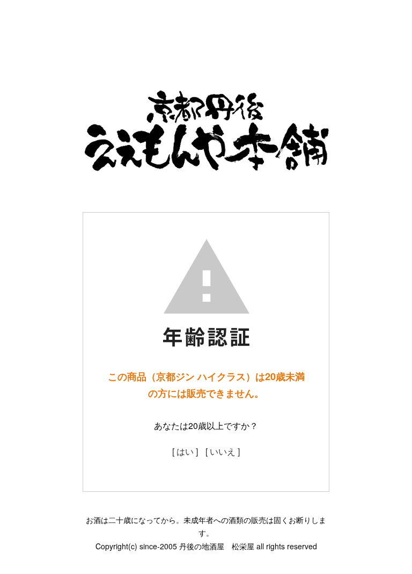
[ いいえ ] (222, 451)
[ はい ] (185, 451)
